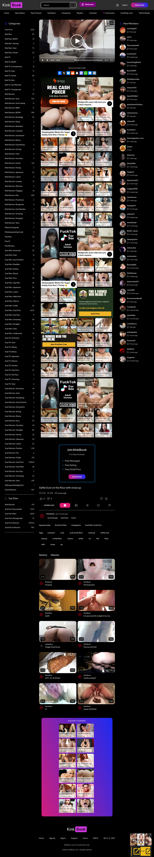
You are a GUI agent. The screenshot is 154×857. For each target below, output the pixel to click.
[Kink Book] (42, 516)
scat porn (51, 533)
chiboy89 (131, 121)
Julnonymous (132, 113)
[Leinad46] (123, 292)
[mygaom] (123, 174)
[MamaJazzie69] (123, 47)
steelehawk (132, 222)
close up (91, 533)
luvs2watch (131, 54)
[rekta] (123, 39)
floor (106, 538)
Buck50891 (131, 71)
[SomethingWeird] (123, 64)
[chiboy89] (123, 123)
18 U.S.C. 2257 (109, 838)
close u (70, 538)
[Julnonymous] (123, 115)
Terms (85, 838)
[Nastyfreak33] (123, 182)
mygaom (130, 172)
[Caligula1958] (123, 190)
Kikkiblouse (132, 273)
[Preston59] (123, 342)
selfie (81, 538)
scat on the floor (76, 533)
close (52, 544)
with (43, 544)
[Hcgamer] (123, 359)
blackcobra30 (133, 281)
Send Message (53, 518)
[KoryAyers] (123, 131)
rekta (129, 37)
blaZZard (130, 349)
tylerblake (131, 315)
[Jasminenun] (123, 199)
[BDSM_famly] (123, 233)
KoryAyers (131, 130)
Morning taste (89, 585)
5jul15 (47, 616)
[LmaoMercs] (123, 325)
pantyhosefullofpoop (135, 104)
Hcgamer (131, 357)
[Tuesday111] (123, 207)
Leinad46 (131, 290)
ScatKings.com (127, 13)
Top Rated (51, 13)
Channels (93, 13)
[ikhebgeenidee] (123, 81)
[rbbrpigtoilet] (123, 241)
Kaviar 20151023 (90, 709)
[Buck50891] (123, 72)
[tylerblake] (123, 317)
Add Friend (64, 518)
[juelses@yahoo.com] (123, 140)
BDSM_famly (132, 231)
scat (62, 533)
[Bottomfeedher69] (123, 300)
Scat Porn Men (61, 525)
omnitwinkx (132, 256)
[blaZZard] (123, 351)
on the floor (57, 538)
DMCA (95, 838)
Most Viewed (36, 13)
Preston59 (131, 341)
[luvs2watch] (123, 56)
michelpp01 (132, 28)
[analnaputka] (123, 334)
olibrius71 (131, 214)
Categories (66, 13)
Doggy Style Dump (52, 647)
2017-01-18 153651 (52, 678)
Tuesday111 (131, 206)
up (62, 544)
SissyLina (131, 155)
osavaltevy (49, 644)
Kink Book (50, 514)
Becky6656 (131, 265)
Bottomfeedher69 (134, 298)
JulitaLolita (131, 248)
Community (110, 13)
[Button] (65, 505)
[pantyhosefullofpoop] (123, 106)
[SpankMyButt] (123, 98)
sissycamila (131, 88)
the (97, 538)
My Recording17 (90, 678)
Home (6, 13)
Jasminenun (131, 197)
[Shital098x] (123, 165)
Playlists (80, 13)
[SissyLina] (123, 157)
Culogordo (131, 307)
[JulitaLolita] (123, 250)
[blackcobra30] (123, 283)
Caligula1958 (132, 189)
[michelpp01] (123, 30)
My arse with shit (90, 647)
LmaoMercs (132, 324)
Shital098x (131, 163)
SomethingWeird (134, 62)
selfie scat (105, 533)
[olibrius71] (123, 216)
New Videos (20, 13)
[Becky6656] (123, 266)
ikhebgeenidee (133, 79)
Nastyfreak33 (132, 180)
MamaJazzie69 (133, 45)
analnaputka (132, 332)
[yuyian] (123, 148)
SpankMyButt (132, 96)
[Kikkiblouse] (123, 275)
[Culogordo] (123, 309)
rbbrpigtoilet (132, 239)
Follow (73, 518)
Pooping (48, 585)
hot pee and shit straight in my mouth (98, 616)
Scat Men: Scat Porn (93, 525)
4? (46, 709)
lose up (44, 538)
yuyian (129, 147)
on (90, 538)
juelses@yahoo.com (135, 138)
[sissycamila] (123, 89)
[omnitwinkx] (123, 258)
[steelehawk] (123, 224)
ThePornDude (144, 13)
